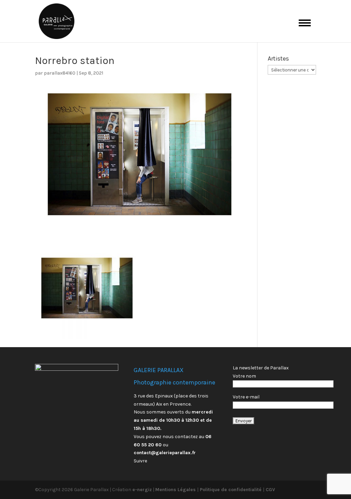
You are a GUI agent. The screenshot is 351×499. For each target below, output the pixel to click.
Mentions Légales (176, 490)
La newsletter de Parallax (261, 368)
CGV (269, 490)
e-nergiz (142, 490)
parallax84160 (59, 73)
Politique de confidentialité (230, 490)
